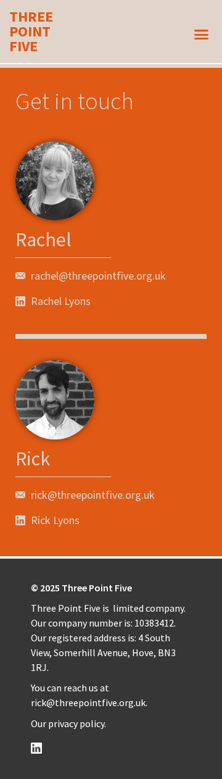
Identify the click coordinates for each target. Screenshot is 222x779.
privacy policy (76, 723)
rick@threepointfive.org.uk (88, 702)
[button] (201, 34)
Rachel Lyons (61, 301)
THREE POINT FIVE (31, 31)
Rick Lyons (55, 520)
